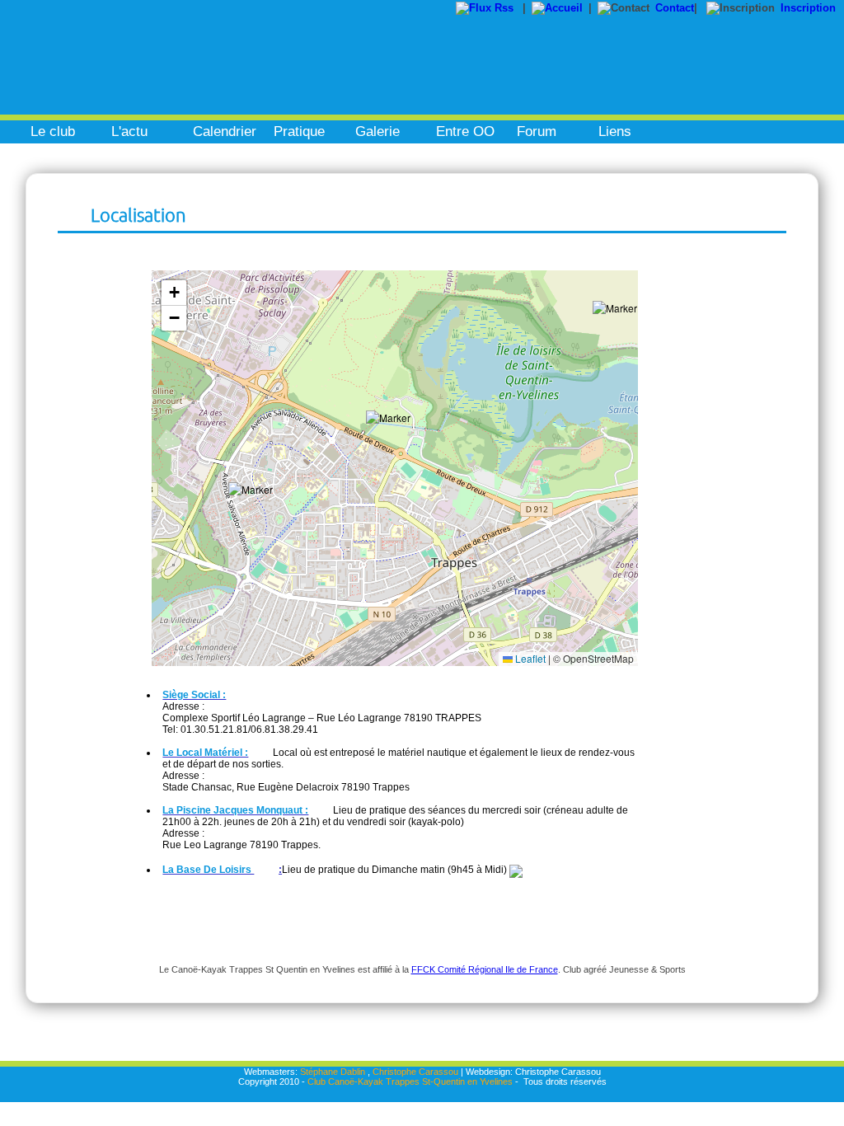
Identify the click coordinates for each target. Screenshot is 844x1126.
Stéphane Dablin (332, 1072)
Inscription (808, 8)
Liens (614, 131)
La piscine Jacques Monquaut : (235, 810)
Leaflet (529, 658)
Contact (674, 8)
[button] (257, 511)
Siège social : (194, 695)
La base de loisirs (208, 869)
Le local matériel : (205, 752)
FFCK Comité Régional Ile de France (484, 969)
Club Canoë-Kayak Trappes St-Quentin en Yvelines (410, 1081)
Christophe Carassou (415, 1072)
